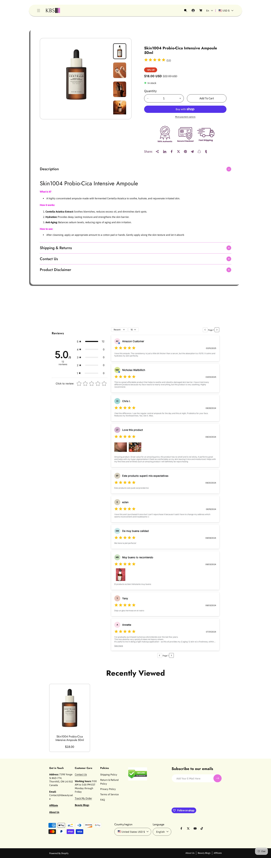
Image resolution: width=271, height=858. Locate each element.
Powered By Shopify (59, 853)
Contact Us (81, 774)
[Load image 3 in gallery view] (119, 89)
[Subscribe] (217, 778)
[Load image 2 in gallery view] (119, 70)
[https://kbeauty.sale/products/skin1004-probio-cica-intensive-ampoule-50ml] (164, 151)
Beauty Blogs (204, 853)
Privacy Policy (108, 789)
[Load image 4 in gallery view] (119, 108)
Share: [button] (148, 151)
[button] (38, 10)
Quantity (150, 91)
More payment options (185, 117)
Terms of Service (109, 794)
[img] (154, 60)
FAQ (102, 799)
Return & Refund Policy (109, 781)
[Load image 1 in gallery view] (119, 51)
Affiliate (218, 853)
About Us (190, 853)
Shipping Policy (108, 774)
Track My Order (83, 798)
